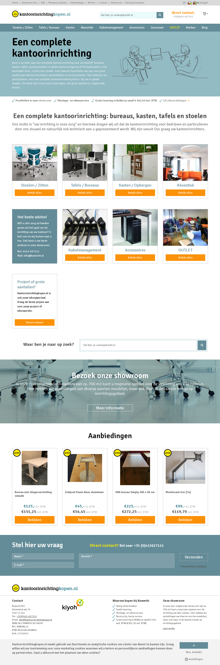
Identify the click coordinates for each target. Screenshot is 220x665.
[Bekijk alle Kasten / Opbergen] (135, 162)
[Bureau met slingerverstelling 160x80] (34, 468)
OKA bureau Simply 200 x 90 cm (135, 492)
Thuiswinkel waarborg (189, 2)
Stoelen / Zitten (23, 27)
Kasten (70, 27)
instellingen (195, 659)
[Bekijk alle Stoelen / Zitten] (34, 162)
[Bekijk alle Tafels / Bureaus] (85, 162)
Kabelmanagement (111, 27)
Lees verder (169, 628)
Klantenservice (29, 3)
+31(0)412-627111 (183, 16)
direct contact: (183, 12)
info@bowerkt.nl (34, 255)
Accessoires (137, 27)
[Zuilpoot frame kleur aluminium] (85, 468)
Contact (103, 3)
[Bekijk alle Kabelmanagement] (85, 227)
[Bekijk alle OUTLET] (185, 227)
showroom (45, 100)
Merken (91, 3)
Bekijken (35, 520)
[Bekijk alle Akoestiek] (185, 162)
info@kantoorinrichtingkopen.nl (35, 619)
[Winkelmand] (205, 14)
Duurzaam (157, 27)
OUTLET (175, 27)
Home (15, 3)
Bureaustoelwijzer (135, 3)
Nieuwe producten (57, 3)
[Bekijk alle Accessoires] (135, 227)
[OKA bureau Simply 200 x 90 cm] (135, 468)
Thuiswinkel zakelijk (195, 2)
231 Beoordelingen (174, 100)
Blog (204, 27)
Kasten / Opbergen (135, 185)
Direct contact (34, 322)
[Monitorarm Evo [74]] (185, 467)
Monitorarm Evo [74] (178, 492)
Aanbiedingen (77, 3)
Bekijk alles (35, 192)
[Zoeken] (160, 15)
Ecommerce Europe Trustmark (184, 2)
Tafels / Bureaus (49, 27)
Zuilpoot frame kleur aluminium (84, 492)
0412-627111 (31, 251)
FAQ (43, 3)
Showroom (116, 3)
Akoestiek (87, 27)
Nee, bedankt (194, 652)
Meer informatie (110, 407)
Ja (194, 645)
